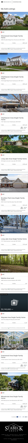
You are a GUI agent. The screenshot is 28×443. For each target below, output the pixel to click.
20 (23, 416)
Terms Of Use (5, 434)
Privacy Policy (14, 434)
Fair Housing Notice (17, 435)
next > (26, 416)
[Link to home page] (7, 2)
